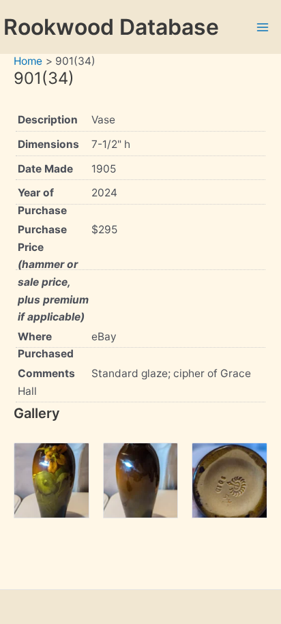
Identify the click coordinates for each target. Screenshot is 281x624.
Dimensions (48, 144)
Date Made (45, 168)
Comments (46, 373)
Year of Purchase (42, 201)
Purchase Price (53, 273)
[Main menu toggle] (263, 27)
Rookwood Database (111, 27)
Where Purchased (46, 345)
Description (48, 119)
